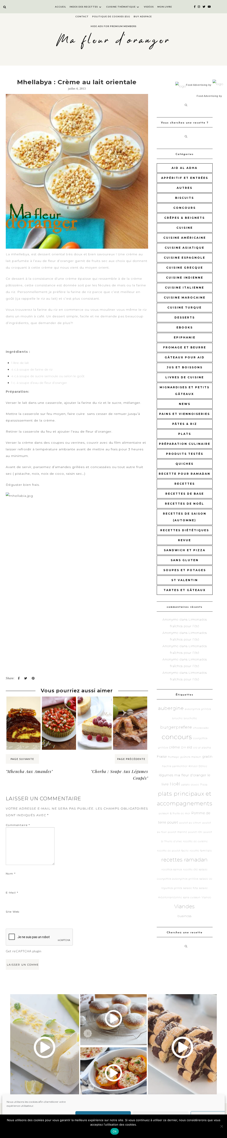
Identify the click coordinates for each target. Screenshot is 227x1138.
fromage (173, 756)
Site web (13, 911)
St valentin (184, 580)
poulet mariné (177, 832)
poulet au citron (190, 822)
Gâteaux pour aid (185, 357)
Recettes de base (184, 493)
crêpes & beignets (184, 217)
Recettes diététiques (184, 530)
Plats (184, 433)
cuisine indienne (184, 277)
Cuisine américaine (184, 237)
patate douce (190, 784)
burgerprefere (176, 727)
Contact (82, 16)
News (184, 404)
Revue (184, 540)
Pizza (203, 784)
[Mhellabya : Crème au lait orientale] (77, 171)
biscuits (184, 197)
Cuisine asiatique (184, 247)
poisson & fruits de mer (174, 813)
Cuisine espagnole (184, 257)
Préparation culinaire (184, 443)
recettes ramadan (184, 860)
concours (184, 207)
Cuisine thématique (121, 6)
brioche (177, 718)
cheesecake (201, 727)
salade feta (190, 888)
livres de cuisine (184, 377)
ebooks (184, 327)
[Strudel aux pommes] (130, 705)
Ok (115, 1131)
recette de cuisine (195, 841)
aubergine (171, 708)
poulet (172, 822)
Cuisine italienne (184, 287)
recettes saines (172, 869)
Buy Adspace (143, 16)
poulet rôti (195, 832)
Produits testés (184, 453)
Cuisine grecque (184, 267)
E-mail (12, 892)
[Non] (221, 1126)
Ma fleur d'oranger (113, 40)
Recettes (184, 483)
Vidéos (149, 6)
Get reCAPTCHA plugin (23, 951)
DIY (183, 747)
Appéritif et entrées (184, 178)
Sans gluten (185, 560)
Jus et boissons (185, 367)
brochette (190, 718)
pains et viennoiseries (184, 414)
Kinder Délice (198, 766)
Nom (11, 873)
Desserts (184, 317)
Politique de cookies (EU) (111, 16)
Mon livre (164, 6)
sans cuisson (192, 897)
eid (189, 747)
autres (184, 187)
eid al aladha (202, 747)
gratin (207, 756)
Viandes (184, 906)
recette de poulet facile (173, 850)
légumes (166, 775)
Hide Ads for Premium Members (114, 26)
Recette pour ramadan (184, 473)
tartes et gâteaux (185, 590)
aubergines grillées (198, 709)
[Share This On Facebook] (18, 678)
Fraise (162, 756)
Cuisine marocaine (184, 297)
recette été (190, 869)
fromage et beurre (184, 347)
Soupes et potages (184, 570)
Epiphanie (185, 337)
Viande (206, 897)
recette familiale (201, 850)
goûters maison (190, 756)
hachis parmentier (175, 766)
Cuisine (184, 227)
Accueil (60, 6)
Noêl (175, 784)
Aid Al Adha (185, 168)
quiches (185, 463)
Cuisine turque (184, 307)
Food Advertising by (198, 85)
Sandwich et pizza (184, 550)
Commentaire (18, 825)
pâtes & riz (184, 424)
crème (174, 747)
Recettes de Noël (184, 503)
